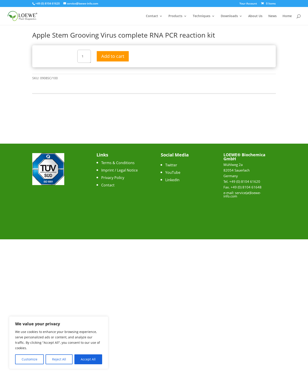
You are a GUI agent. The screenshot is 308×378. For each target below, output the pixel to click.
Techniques (201, 16)
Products (175, 16)
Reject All (59, 359)
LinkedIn (172, 179)
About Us (255, 16)
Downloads (229, 16)
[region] (58, 342)
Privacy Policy (112, 177)
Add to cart (112, 56)
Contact (152, 16)
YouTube (172, 172)
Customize (29, 359)
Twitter (171, 165)
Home (287, 16)
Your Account (248, 3)
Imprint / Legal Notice (119, 170)
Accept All (88, 359)
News (272, 16)
